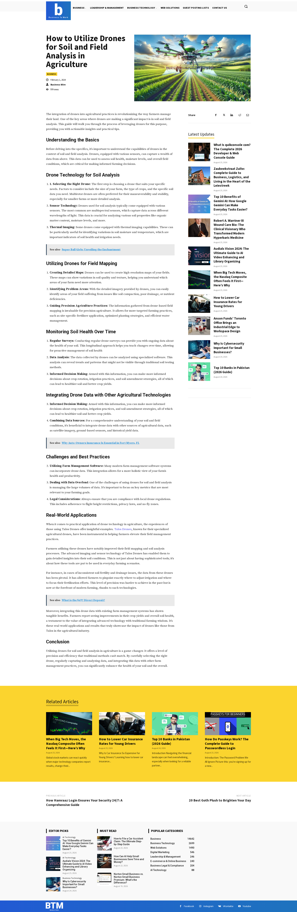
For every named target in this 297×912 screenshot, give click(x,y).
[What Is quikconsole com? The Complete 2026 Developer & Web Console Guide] (199, 152)
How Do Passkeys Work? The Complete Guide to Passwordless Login (227, 743)
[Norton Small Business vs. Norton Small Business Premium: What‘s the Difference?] (104, 879)
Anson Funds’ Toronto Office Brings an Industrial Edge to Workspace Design (230, 324)
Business (51, 74)
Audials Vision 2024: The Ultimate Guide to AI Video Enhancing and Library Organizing (231, 254)
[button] (246, 6)
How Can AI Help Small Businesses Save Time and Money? (129, 859)
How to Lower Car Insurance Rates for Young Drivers (228, 301)
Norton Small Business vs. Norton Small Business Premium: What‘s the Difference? (129, 878)
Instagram (208, 906)
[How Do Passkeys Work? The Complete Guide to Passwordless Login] (228, 723)
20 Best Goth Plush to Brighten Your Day (220, 800)
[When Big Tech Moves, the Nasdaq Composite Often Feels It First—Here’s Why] (199, 279)
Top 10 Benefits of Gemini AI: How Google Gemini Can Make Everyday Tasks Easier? (231, 203)
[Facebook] (215, 115)
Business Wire (58, 85)
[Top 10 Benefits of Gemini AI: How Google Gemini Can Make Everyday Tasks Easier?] (199, 204)
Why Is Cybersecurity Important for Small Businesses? (229, 347)
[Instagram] (200, 906)
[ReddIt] (239, 115)
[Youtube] (239, 906)
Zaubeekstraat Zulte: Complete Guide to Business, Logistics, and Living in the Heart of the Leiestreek (232, 177)
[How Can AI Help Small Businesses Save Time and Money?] (104, 861)
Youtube (247, 906)
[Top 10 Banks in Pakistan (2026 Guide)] (199, 371)
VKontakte (228, 906)
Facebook (189, 906)
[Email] (247, 115)
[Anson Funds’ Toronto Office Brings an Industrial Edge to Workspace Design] (199, 325)
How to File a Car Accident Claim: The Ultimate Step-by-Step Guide (128, 841)
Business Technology (72, 878)
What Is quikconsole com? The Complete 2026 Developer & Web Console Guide (232, 151)
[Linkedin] (231, 115)
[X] (223, 115)
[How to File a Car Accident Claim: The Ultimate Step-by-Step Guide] (104, 843)
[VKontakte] (220, 906)
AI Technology (69, 837)
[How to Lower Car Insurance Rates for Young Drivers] (199, 303)
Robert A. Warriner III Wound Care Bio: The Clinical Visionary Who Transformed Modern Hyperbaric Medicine (229, 229)
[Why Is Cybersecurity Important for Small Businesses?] (199, 349)
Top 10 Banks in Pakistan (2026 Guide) (232, 370)
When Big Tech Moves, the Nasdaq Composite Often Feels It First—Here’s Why (230, 278)
